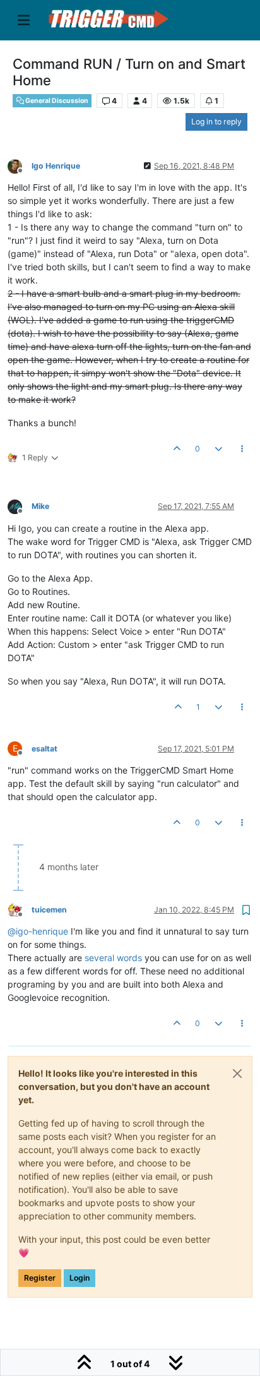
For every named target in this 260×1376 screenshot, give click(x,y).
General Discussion (56, 101)
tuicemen (49, 909)
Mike (40, 506)
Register (40, 1278)
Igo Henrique (56, 166)
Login (79, 1278)
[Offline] (20, 165)
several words (113, 957)
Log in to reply (216, 121)
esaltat (44, 748)
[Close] (237, 1073)
